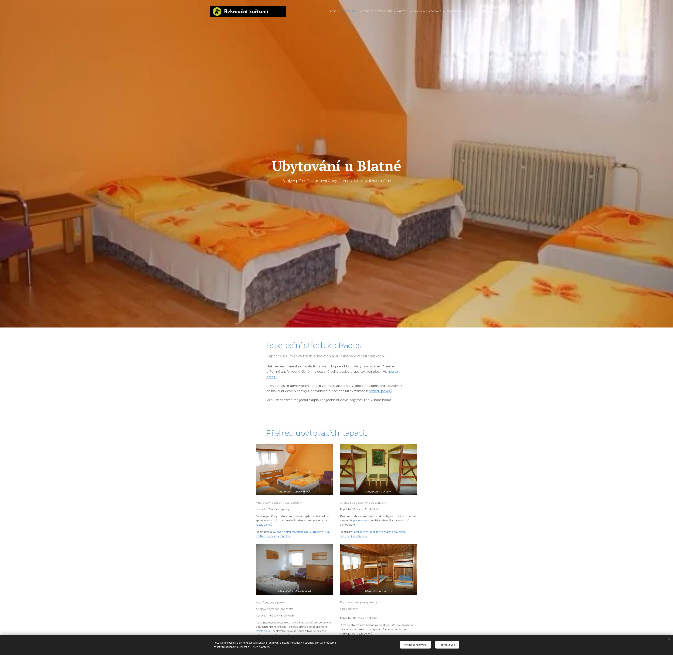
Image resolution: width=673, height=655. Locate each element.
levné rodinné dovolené (391, 531)
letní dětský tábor (364, 531)
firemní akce (283, 536)
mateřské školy (301, 531)
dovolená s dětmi (280, 531)
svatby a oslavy (265, 536)
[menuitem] (333, 11)
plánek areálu (361, 520)
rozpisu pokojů (380, 391)
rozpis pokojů (264, 524)
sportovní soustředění (353, 536)
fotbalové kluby (320, 531)
